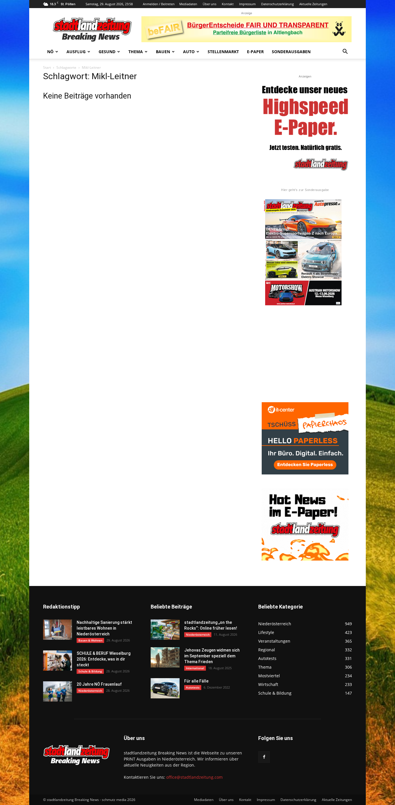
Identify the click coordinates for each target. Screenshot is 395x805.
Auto (189, 51)
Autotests (193, 687)
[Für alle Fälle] (165, 688)
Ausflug (76, 51)
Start (47, 67)
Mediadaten (188, 4)
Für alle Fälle (196, 681)
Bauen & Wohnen (90, 640)
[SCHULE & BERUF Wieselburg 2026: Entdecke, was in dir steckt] (57, 660)
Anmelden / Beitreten (159, 4)
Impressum (247, 4)
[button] (345, 52)
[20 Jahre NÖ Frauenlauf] (57, 691)
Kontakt (228, 4)
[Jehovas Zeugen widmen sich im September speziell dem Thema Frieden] (165, 657)
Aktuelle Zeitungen (313, 4)
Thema (135, 51)
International (195, 668)
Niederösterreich (90, 691)
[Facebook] (264, 757)
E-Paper (255, 51)
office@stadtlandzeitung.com (194, 777)
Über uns (209, 4)
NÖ (50, 51)
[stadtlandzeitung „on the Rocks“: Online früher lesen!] (165, 629)
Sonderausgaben (291, 51)
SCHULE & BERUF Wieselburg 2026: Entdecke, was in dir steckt (103, 659)
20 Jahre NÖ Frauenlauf (99, 684)
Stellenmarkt (223, 51)
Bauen (163, 51)
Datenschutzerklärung (277, 4)
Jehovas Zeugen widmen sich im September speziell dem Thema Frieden (212, 656)
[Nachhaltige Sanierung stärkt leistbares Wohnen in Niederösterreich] (57, 629)
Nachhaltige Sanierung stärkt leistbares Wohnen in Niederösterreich (104, 628)
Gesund (107, 51)
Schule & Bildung (90, 671)
